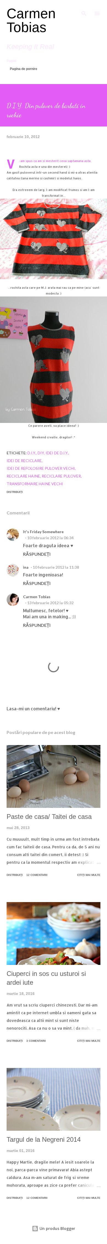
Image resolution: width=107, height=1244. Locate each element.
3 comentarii (36, 1040)
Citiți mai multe (88, 874)
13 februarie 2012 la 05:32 (50, 602)
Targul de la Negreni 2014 (44, 1139)
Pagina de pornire (23, 69)
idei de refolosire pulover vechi (41, 468)
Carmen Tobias (31, 20)
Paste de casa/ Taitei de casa (49, 816)
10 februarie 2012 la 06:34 (50, 537)
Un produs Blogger (56, 1228)
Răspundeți (36, 554)
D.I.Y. (31, 452)
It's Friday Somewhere (43, 531)
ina (26, 567)
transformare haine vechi (35, 483)
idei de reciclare (24, 460)
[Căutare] (84, 10)
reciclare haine (23, 476)
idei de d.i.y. (57, 452)
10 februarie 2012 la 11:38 (56, 567)
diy (41, 452)
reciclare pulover (61, 476)
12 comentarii (36, 874)
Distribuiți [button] (15, 491)
